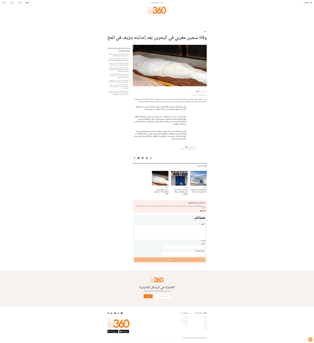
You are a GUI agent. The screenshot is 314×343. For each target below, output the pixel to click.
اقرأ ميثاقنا (203, 210)
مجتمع (205, 31)
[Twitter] (118, 313)
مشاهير (205, 327)
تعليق (203, 224)
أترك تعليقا (170, 259)
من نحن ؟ (186, 316)
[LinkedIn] (112, 313)
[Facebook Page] (122, 313)
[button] (310, 339)
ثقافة (206, 322)
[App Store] (124, 331)
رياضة (205, 326)
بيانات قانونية (185, 322)
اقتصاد (205, 318)
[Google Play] (112, 331)
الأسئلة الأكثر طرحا (184, 318)
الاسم (203, 244)
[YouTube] (115, 313)
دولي (206, 329)
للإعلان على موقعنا (184, 320)
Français (20, 2)
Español (4, 2)
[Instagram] (108, 313)
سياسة (205, 316)
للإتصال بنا (185, 324)
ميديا (206, 324)
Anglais (12, 2)
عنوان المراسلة (200, 251)
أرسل (148, 296)
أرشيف (186, 326)
